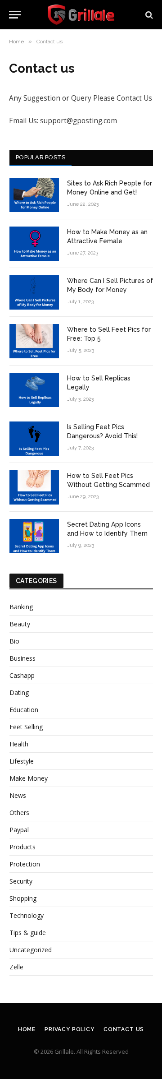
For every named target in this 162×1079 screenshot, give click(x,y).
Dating (19, 692)
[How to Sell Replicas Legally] (34, 390)
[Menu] (15, 15)
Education (23, 709)
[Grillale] (81, 14)
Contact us (124, 1029)
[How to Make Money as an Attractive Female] (34, 244)
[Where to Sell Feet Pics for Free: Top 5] (34, 341)
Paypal (19, 829)
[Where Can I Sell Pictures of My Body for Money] (34, 292)
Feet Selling (26, 726)
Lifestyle (21, 761)
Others (19, 812)
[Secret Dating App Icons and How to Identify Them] (34, 536)
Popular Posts (40, 157)
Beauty (19, 624)
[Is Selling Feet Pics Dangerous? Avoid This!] (34, 438)
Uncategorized (30, 949)
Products (22, 847)
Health (18, 744)
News (17, 795)
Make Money (28, 778)
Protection (24, 864)
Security (20, 881)
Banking (21, 606)
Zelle (16, 967)
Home (27, 1029)
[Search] (148, 15)
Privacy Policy (69, 1029)
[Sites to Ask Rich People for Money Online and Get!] (34, 195)
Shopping (22, 898)
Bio (14, 641)
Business (22, 658)
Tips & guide (27, 932)
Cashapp (22, 675)
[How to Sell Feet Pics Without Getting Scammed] (34, 487)
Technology (26, 915)
